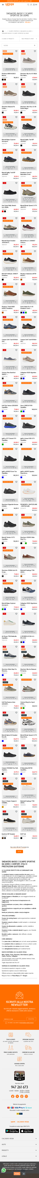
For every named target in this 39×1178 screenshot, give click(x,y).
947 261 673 (19, 1087)
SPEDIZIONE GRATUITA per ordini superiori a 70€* (19, 1)
